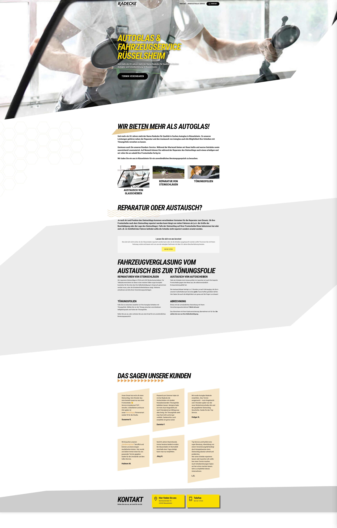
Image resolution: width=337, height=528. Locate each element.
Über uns (183, 4)
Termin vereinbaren (133, 76)
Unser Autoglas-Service (196, 4)
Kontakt (214, 4)
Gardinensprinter (128, 444)
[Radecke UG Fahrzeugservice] (127, 5)
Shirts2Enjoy (130, 413)
